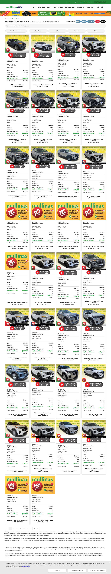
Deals (54, 7)
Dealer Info (89, 7)
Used (48, 7)
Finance (60, 7)
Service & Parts (69, 7)
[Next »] (37, 528)
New (34, 7)
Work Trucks (41, 7)
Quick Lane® (80, 7)
